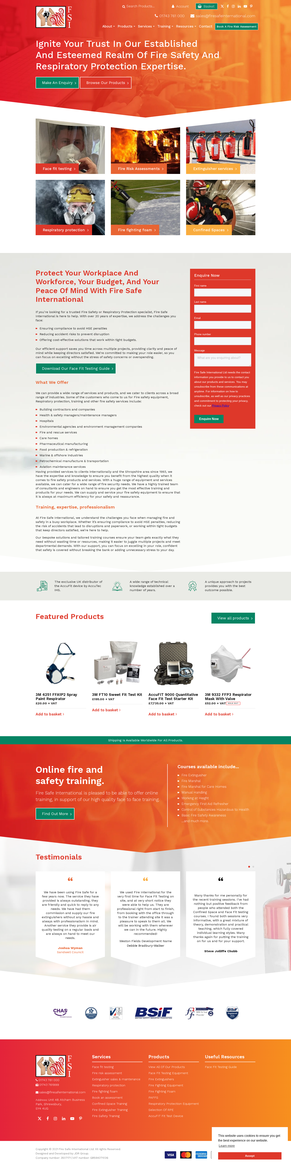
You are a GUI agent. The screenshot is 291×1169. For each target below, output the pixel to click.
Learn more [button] (227, 1145)
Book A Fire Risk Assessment (236, 26)
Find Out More (55, 813)
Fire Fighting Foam (161, 1091)
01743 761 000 (171, 16)
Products (125, 26)
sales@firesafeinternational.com (225, 16)
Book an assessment (107, 1097)
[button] (249, 866)
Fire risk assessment (107, 1073)
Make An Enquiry (57, 82)
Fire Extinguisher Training (110, 1110)
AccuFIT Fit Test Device (165, 1116)
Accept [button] (250, 1155)
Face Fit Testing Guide (221, 1067)
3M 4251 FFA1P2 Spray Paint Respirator (56, 697)
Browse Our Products (105, 82)
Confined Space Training (109, 1104)
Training (163, 26)
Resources (184, 26)
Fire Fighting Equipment (165, 1085)
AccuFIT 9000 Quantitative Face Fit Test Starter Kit (173, 697)
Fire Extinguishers (161, 1079)
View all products (233, 618)
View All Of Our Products (166, 1067)
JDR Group (81, 1153)
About (107, 26)
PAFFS (153, 1097)
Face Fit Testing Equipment (168, 1073)
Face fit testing (103, 1067)
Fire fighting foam (105, 1091)
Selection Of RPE (161, 1110)
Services (145, 26)
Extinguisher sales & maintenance (116, 1079)
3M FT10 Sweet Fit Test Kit (117, 695)
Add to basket (49, 714)
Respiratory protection (108, 1085)
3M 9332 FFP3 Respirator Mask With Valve (228, 697)
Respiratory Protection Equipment (173, 1104)
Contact (205, 26)
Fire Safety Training (106, 1116)
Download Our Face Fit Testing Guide (76, 368)
